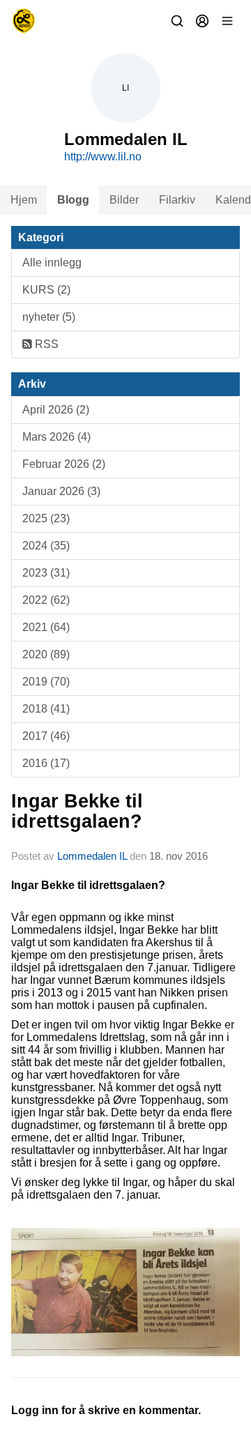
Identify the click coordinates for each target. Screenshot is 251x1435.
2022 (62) (46, 600)
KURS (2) (46, 290)
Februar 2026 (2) (63, 464)
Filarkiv (177, 200)
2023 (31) (46, 573)
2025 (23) (46, 518)
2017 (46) (46, 736)
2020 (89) (46, 654)
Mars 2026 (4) (56, 437)
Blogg (73, 200)
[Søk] (177, 20)
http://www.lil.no (103, 156)
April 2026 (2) (55, 410)
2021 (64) (46, 627)
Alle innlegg (52, 262)
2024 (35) (46, 546)
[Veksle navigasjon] (227, 20)
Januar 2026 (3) (61, 491)
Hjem (23, 200)
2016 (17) (46, 763)
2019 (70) (46, 682)
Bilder (124, 200)
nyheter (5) (48, 317)
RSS (45, 344)
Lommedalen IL (92, 856)
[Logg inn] (202, 20)
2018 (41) (46, 709)
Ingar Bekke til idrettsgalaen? (77, 811)
